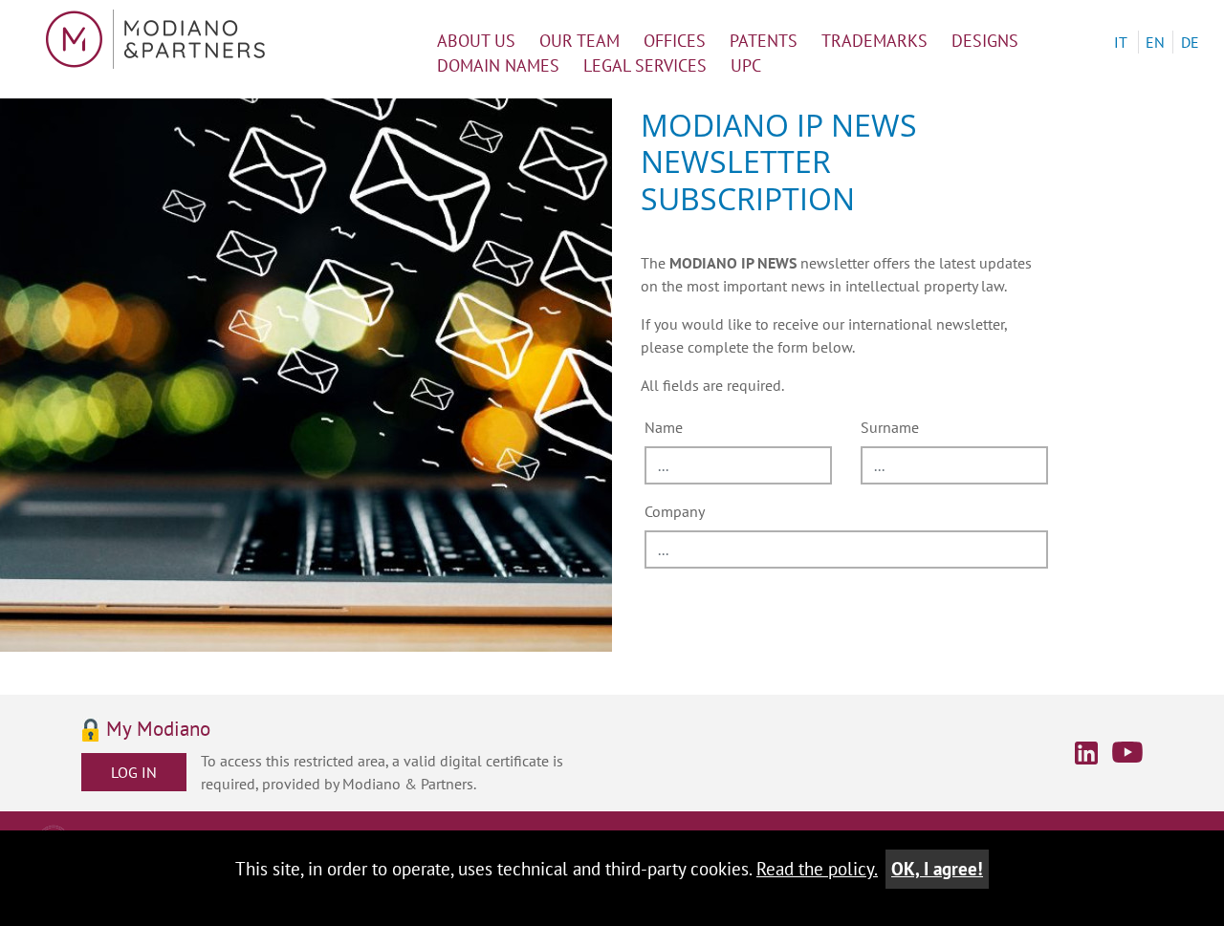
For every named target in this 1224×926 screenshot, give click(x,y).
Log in (134, 772)
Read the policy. (817, 868)
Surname (890, 427)
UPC (746, 65)
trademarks (874, 41)
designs (984, 41)
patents (764, 41)
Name (664, 427)
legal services (645, 65)
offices (675, 41)
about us (476, 41)
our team (579, 41)
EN (1155, 42)
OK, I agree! (937, 868)
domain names (498, 65)
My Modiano (158, 730)
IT (1120, 42)
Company (675, 511)
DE (1190, 42)
